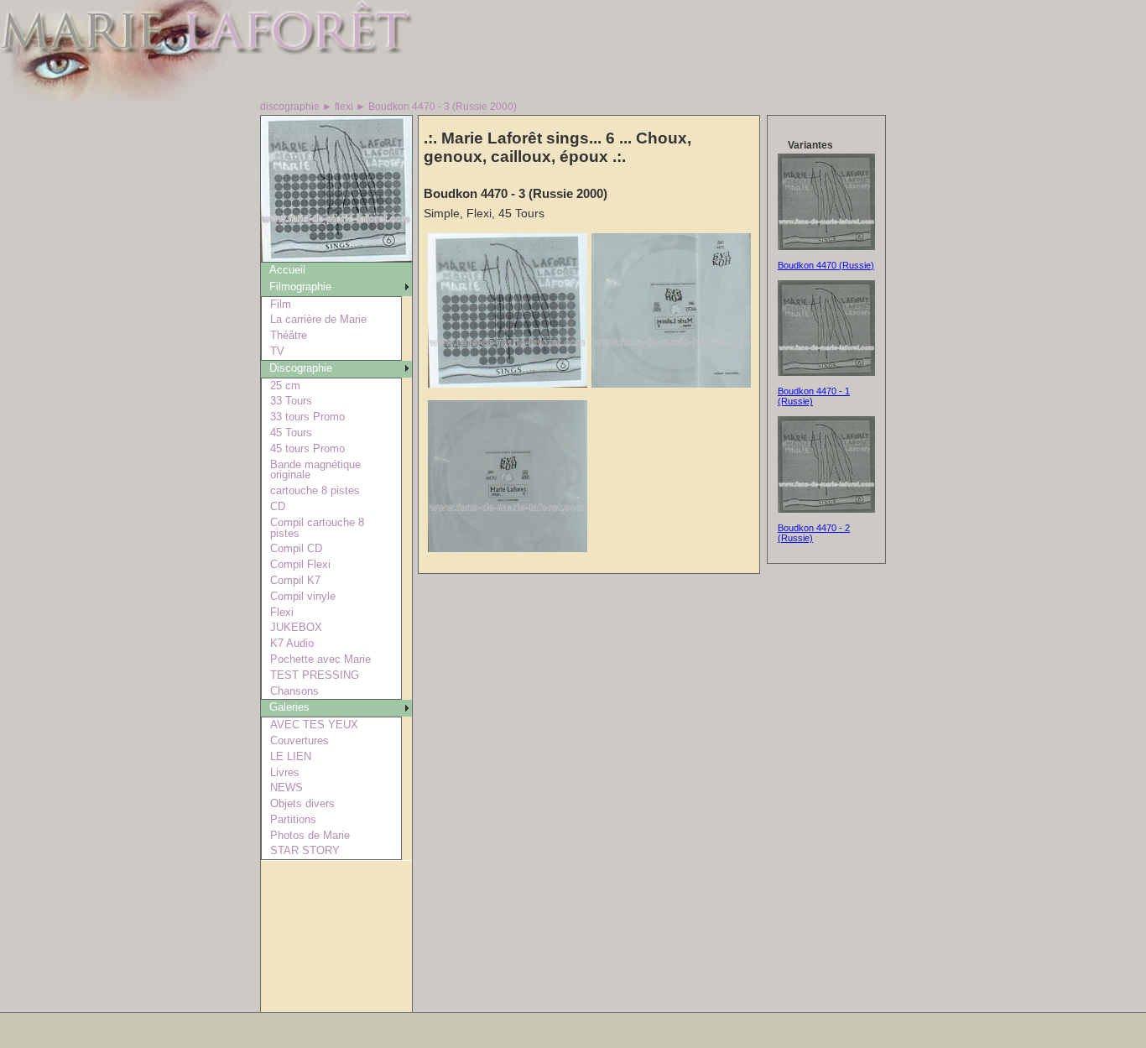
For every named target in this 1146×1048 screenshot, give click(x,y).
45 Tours (291, 432)
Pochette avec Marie (320, 659)
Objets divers (302, 803)
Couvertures (299, 740)
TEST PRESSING (314, 675)
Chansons (294, 691)
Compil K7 (295, 580)
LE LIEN (290, 756)
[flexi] (336, 257)
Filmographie (300, 286)
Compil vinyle (303, 596)
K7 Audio (292, 643)
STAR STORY (305, 850)
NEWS (286, 787)
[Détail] (826, 247)
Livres (285, 772)
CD (277, 506)
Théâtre (288, 335)
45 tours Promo (307, 448)
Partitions (293, 819)
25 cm (285, 385)
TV (277, 351)
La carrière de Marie (318, 319)
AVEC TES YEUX (314, 724)
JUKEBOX (296, 627)
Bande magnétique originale (315, 470)
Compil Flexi (300, 564)
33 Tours (291, 400)
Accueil (287, 269)
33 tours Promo (307, 416)
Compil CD (296, 548)
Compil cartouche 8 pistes (317, 528)
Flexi (282, 612)
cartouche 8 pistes (315, 490)
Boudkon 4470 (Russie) (826, 265)
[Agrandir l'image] (507, 384)
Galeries (289, 707)
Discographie (300, 368)
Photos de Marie (310, 835)
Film (280, 304)
